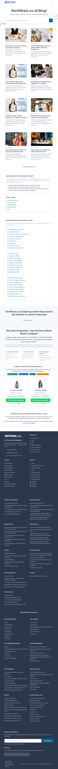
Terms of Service (36, 452)
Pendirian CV (12, 243)
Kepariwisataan (8, 624)
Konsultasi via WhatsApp (17, 400)
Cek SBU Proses (36, 472)
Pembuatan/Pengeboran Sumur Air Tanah (15, 604)
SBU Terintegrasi (8, 468)
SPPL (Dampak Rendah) (15, 282)
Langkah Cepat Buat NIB (15, 260)
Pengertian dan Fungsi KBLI (16, 229)
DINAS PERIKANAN (35, 687)
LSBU (33, 463)
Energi (6, 622)
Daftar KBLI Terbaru (14, 232)
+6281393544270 (11, 450)
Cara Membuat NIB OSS (10, 700)
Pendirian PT (12, 241)
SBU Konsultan (8, 465)
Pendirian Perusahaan (10, 484)
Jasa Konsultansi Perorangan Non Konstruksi (16, 685)
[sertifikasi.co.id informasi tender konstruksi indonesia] (10, 2)
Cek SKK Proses (36, 479)
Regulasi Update (36, 445)
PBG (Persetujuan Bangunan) (16, 287)
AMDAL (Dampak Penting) (16, 278)
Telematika (7, 636)
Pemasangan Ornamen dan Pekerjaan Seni (15, 582)
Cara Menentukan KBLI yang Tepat (18, 234)
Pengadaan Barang (9, 681)
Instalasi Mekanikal (9, 559)
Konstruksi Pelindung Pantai (37, 557)
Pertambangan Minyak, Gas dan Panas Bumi (16, 649)
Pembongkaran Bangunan (11, 602)
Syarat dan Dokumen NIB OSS (12, 703)
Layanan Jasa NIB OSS (15, 238)
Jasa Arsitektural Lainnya (11, 503)
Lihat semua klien (27, 320)
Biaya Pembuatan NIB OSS (11, 713)
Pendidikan (7, 629)
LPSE (33, 470)
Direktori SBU (11, 202)
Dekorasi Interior (8, 576)
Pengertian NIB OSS (9, 698)
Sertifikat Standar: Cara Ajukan (17, 296)
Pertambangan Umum (10, 651)
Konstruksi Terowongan (36, 567)
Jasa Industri (33, 622)
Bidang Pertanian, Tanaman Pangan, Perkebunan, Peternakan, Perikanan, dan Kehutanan (40, 657)
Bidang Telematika (35, 661)
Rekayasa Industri (9, 634)
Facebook (9, 754)
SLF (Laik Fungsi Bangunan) (16, 289)
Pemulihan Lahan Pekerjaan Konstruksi (14, 587)
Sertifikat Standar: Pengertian (17, 291)
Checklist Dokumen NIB (15, 263)
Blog (33, 442)
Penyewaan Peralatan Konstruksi (38, 576)
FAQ (9, 209)
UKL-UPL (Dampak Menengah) (17, 280)
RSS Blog (34, 481)
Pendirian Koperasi (14, 245)
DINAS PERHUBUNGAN (36, 681)
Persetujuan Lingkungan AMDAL (12, 716)
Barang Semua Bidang (10, 658)
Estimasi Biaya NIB (14, 272)
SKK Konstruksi (12, 207)
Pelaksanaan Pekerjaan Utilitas (12, 597)
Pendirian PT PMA (14, 253)
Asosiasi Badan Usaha (37, 465)
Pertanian (6, 653)
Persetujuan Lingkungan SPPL (12, 720)
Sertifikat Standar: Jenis (15, 294)
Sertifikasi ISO (8, 477)
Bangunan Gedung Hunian (37, 503)
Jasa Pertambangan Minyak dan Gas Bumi (41, 627)
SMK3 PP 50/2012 (9, 486)
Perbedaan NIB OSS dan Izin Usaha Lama (15, 707)
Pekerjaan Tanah (8, 595)
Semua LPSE (33, 689)
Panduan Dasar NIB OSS (15, 258)
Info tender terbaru (13, 200)
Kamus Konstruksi (36, 447)
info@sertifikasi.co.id (12, 452)
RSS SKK (34, 486)
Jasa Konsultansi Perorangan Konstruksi (15, 687)
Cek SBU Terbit (36, 477)
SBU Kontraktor (8, 463)
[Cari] (51, 20)
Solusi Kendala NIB (14, 269)
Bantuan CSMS (8, 474)
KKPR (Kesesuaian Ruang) (16, 284)
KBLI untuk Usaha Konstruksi (16, 236)
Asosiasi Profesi (36, 468)
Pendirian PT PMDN (14, 256)
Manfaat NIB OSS (9, 705)
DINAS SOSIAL (34, 678)
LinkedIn (17, 754)
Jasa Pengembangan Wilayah (12, 514)
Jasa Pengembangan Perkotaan (12, 511)
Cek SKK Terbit (36, 474)
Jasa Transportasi (34, 631)
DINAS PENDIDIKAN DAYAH (37, 672)
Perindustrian (7, 631)
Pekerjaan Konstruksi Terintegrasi (13, 690)
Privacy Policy (35, 449)
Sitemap (7, 766)
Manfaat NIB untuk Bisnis (15, 265)
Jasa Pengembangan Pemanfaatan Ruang (15, 509)
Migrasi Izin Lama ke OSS (16, 267)
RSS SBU (34, 484)
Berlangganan (47, 740)
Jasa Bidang (33, 634)
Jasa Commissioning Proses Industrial (40, 527)
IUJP (5, 479)
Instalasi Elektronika (9, 553)
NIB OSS (6, 481)
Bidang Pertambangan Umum (37, 653)
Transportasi (7, 638)
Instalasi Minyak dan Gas (11, 566)
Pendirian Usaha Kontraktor (16, 248)
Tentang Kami (35, 438)
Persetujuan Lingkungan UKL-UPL (13, 718)
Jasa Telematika (34, 629)
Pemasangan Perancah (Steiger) (12, 600)
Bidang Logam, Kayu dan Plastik (38, 646)
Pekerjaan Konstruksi (9, 683)
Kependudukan (8, 627)
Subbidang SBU (12, 205)
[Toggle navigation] (52, 2)
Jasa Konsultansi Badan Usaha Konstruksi (15, 678)
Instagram (26, 754)
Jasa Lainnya (33, 624)
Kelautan (6, 646)
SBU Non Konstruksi (9, 472)
